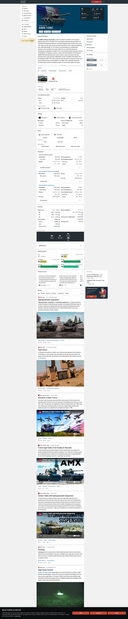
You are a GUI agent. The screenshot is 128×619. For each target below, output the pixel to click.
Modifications (42, 245)
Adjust (116, 613)
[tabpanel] (60, 179)
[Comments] (43, 488)
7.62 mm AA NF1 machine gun (46, 171)
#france (50, 438)
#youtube (45, 438)
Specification (44, 70)
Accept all (98, 613)
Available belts (43, 181)
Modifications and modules (53, 340)
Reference (91, 65)
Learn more (18, 616)
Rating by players (52, 70)
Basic (101, 65)
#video (39, 438)
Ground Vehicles (51, 486)
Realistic (92, 60)
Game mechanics (41, 340)
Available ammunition (45, 167)
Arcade (101, 60)
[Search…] (103, 1)
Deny (81, 613)
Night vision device (60, 146)
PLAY (96, 2)
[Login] (106, 1)
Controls (62, 340)
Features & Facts (62, 70)
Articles (70, 70)
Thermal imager (45, 146)
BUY (91, 296)
